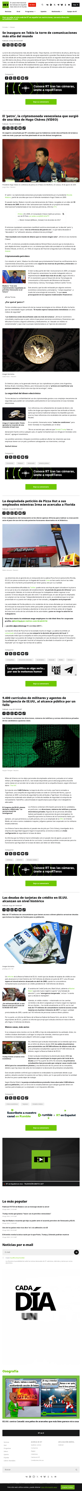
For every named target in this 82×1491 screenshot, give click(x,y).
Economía (10, 463)
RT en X (41, 1433)
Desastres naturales (25, 660)
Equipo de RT (72, 11)
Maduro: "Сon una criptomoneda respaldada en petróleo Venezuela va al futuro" (14, 289)
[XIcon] (54, 4)
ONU (61, 819)
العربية (29, 1483)
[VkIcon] (47, 4)
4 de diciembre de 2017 (52, 220)
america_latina (44, 463)
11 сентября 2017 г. (34, 626)
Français (52, 1483)
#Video (20, 214)
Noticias (8, 11)
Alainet (7, 251)
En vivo (32, 5)
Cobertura (34, 1454)
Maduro (20, 463)
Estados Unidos (32, 860)
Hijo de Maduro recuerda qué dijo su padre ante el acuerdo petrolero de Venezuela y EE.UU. (38, 1220)
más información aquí (49, 1487)
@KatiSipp (17, 621)
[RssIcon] (51, 1476)
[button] (41, 1159)
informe (11, 976)
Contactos (34, 1448)
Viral (18, 11)
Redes (61, 660)
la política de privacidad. (17, 1258)
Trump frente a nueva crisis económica (13, 1057)
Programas (29, 11)
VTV (55, 207)
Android (60, 1445)
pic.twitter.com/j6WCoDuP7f (39, 216)
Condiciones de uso (37, 1460)
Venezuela (31, 463)
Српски (60, 1483)
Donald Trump (60, 429)
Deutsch (37, 1483)
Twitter (33, 587)
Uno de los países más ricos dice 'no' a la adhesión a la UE (25, 1227)
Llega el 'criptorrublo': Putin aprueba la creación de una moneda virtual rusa (13, 425)
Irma (48, 580)
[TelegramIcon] (58, 4)
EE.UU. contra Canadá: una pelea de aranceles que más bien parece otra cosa (40, 1421)
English (45, 1483)
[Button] (42, 4)
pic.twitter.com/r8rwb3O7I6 (35, 621)
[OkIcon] (65, 4)
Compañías (10, 660)
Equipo (33, 1451)
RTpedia (6, 1457)
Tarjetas (25, 1104)
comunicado (9, 633)
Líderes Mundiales (9, 1461)
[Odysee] (33, 1476)
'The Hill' (13, 785)
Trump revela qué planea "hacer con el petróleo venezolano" (26, 1214)
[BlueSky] (61, 4)
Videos (6, 1451)
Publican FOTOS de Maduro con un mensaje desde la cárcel (25, 1207)
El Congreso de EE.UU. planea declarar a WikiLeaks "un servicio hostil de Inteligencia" (13, 810)
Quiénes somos (36, 1445)
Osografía (10, 1371)
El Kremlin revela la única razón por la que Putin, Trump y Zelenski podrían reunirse (35, 1234)
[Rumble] (51, 4)
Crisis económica (12, 1104)
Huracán (51, 660)
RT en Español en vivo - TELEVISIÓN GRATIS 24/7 (25, 1184)
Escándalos (40, 660)
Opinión (43, 11)
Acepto (15, 1258)
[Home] (5, 5)
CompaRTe (12, 1483)
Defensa (9, 860)
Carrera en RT (35, 1457)
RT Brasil (21, 1483)
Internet (19, 860)
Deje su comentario (41, 102)
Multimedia (56, 11)
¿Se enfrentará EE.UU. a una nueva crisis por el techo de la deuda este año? (13, 1005)
